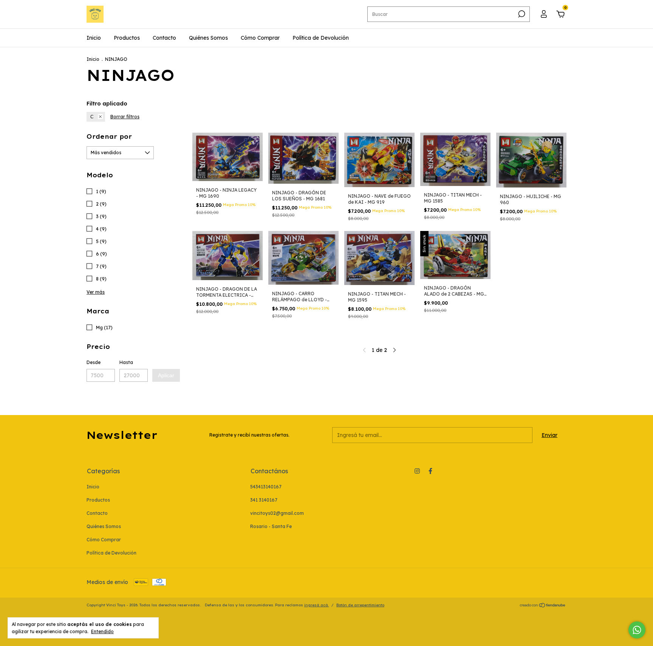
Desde (94, 362)
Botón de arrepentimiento (360, 605)
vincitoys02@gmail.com (277, 513)
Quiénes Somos (208, 37)
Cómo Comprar (260, 37)
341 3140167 (263, 500)
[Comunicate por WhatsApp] (636, 629)
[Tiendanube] (542, 606)
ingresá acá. (316, 605)
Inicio (94, 37)
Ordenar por (109, 136)
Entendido (102, 631)
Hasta (126, 362)
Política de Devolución (320, 37)
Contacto (164, 37)
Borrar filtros (124, 116)
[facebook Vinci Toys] (430, 471)
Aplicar (166, 375)
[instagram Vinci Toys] (417, 471)
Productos (127, 37)
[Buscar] (521, 14)
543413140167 (266, 487)
